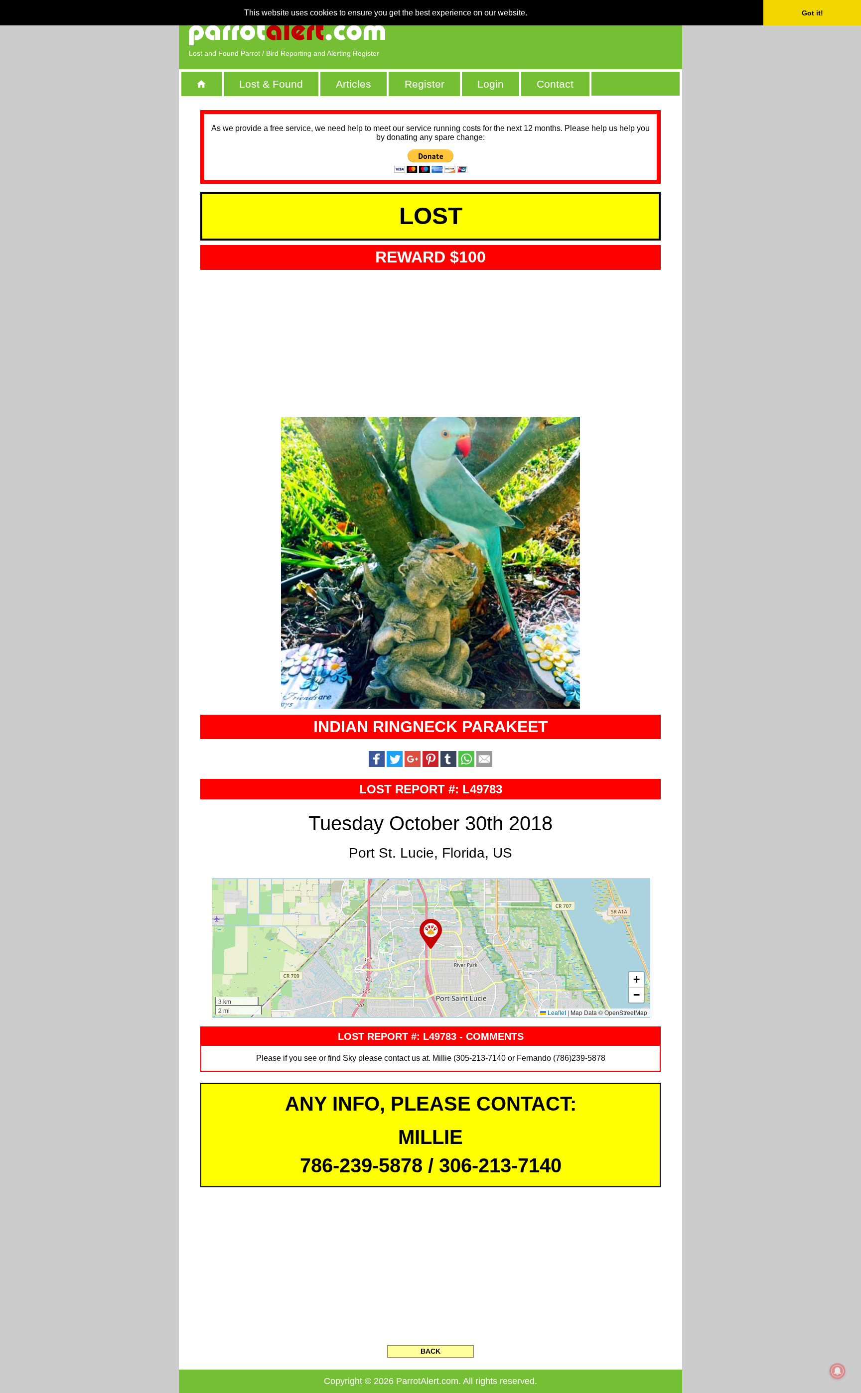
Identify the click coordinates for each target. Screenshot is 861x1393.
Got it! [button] (812, 13)
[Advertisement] (557, 32)
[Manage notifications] (838, 1371)
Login (490, 84)
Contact (555, 84)
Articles (353, 84)
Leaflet (556, 1012)
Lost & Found (271, 84)
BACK (430, 1351)
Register (424, 84)
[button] (431, 934)
